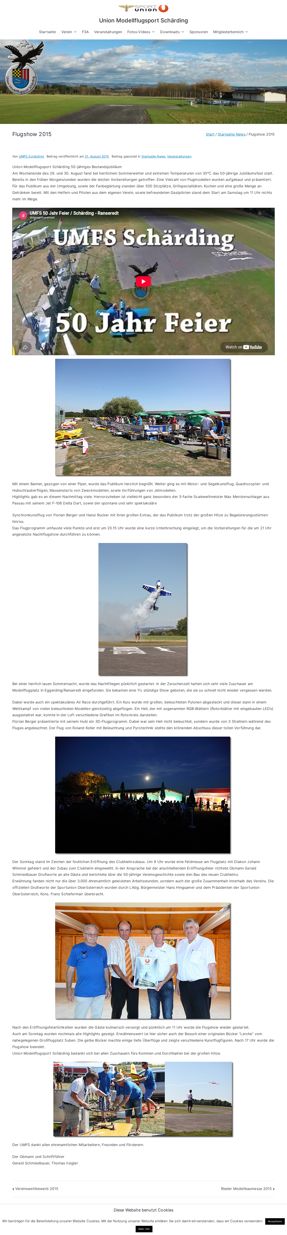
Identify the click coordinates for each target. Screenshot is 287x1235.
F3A (85, 32)
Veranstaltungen (108, 32)
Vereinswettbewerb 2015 (36, 1188)
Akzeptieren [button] (275, 1221)
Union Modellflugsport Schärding (143, 20)
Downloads (169, 32)
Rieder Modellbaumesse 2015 (246, 1188)
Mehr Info (144, 1229)
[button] (74, 32)
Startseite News (153, 156)
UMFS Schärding (31, 156)
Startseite (47, 32)
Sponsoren (198, 32)
